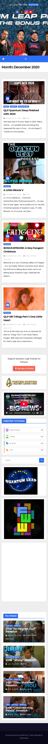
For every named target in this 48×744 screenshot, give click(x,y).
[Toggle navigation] (26, 59)
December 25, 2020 (14, 194)
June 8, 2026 (13, 714)
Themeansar (23, 738)
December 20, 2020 (14, 324)
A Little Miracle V (13, 190)
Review (16, 657)
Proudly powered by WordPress (16, 735)
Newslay (38, 735)
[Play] (7, 413)
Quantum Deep (23, 106)
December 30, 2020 (14, 118)
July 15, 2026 (13, 664)
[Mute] (37, 413)
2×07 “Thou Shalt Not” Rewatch (20, 684)
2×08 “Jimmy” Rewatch (21, 660)
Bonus (6, 106)
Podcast (13, 106)
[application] (24, 404)
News (8, 704)
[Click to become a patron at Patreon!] (24, 368)
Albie (27, 118)
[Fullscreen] (41, 413)
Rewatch (17, 625)
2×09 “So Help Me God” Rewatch (21, 630)
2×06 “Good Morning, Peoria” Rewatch (19, 709)
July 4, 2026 (13, 689)
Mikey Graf (26, 689)
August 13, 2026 (15, 635)
